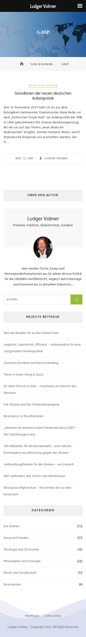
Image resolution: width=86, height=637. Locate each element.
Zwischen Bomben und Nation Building (31, 363)
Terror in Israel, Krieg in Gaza (23, 374)
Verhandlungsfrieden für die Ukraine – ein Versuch (39, 464)
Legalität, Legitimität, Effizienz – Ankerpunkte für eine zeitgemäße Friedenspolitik (42, 348)
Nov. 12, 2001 (24, 158)
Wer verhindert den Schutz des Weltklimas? (35, 476)
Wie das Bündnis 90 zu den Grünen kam (31, 333)
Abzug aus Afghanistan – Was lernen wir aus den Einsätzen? (37, 491)
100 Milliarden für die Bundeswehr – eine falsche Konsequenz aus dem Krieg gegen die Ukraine (37, 450)
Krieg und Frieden (43, 85)
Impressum (32, 615)
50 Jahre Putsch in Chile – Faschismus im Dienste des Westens (40, 390)
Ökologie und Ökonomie (21, 549)
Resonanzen (12, 584)
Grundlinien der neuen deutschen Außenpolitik (43, 96)
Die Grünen (11, 526)
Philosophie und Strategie (22, 561)
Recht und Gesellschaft (20, 573)
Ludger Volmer (55, 158)
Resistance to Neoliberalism (23, 416)
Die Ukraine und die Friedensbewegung (31, 404)
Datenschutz (52, 615)
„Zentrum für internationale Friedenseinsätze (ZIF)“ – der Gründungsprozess (41, 431)
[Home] (22, 64)
